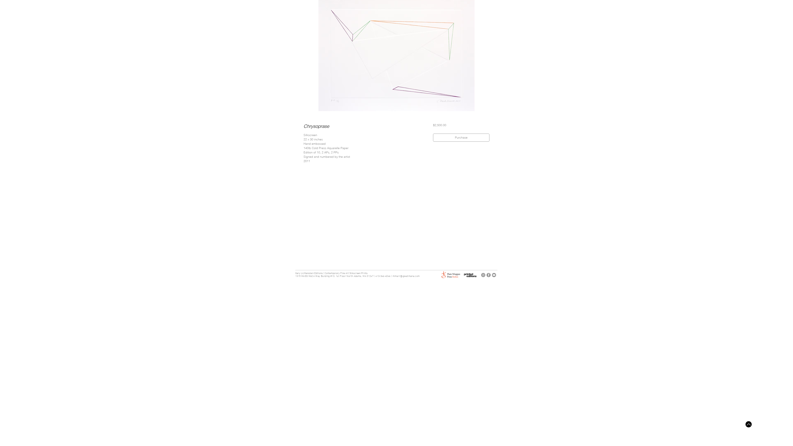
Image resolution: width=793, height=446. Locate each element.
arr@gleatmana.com (408, 276)
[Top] (749, 424)
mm (395, 276)
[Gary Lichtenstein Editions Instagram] (483, 275)
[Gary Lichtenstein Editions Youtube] (494, 275)
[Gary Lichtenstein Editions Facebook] (489, 275)
